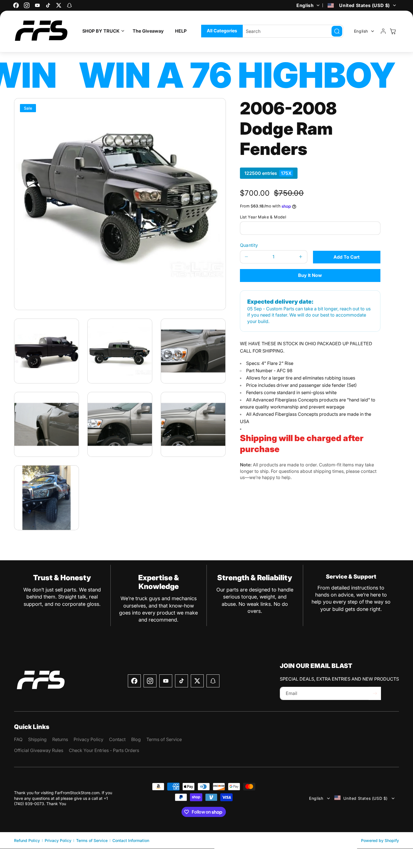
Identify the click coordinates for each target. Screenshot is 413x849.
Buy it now (310, 275)
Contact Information (130, 840)
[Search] (337, 31)
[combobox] (290, 31)
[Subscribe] (375, 693)
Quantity (249, 245)
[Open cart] (392, 31)
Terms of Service (92, 840)
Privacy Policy (58, 840)
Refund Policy (27, 840)
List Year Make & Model (263, 216)
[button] (102, 31)
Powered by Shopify (380, 840)
